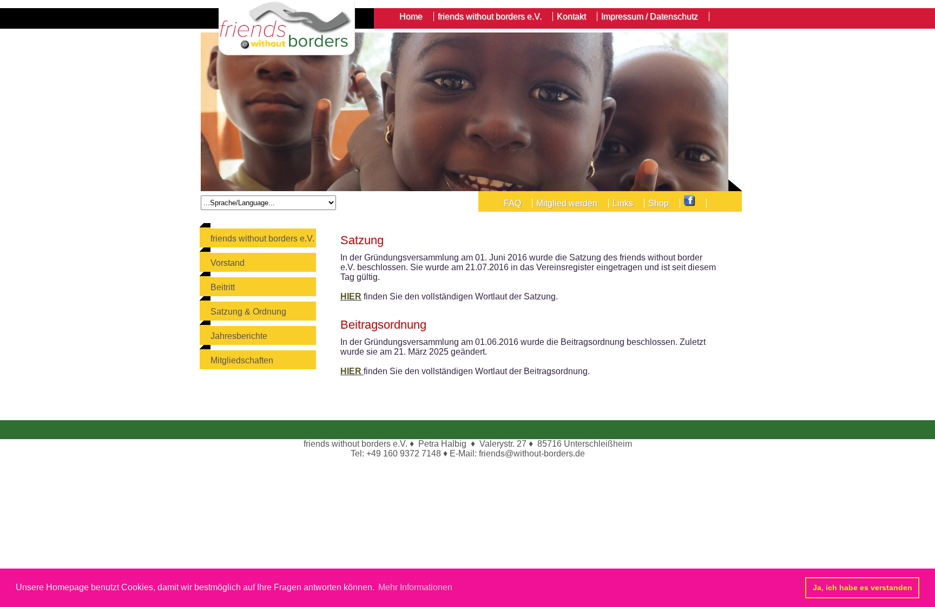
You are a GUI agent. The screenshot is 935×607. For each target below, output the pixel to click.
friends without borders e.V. (262, 238)
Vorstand (227, 262)
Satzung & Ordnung (248, 311)
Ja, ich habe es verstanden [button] (862, 587)
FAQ (512, 203)
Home (411, 16)
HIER (350, 296)
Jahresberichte (238, 336)
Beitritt (222, 287)
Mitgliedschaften (241, 360)
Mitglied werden (566, 203)
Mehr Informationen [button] (415, 587)
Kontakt (571, 16)
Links (623, 203)
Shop (658, 203)
